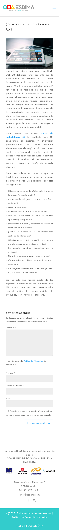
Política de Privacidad (33, 361)
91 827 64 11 (31, 490)
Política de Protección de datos (29, 517)
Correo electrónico (15, 385)
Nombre (10, 373)
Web (8, 398)
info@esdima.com (30, 494)
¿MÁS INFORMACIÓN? (30, 525)
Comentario (12, 327)
